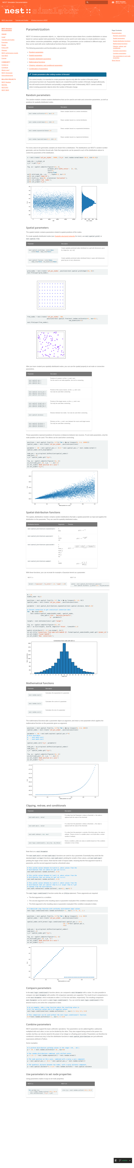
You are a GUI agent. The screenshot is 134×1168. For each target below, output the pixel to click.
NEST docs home (7, 20)
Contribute (5, 67)
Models (4, 45)
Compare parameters (119, 50)
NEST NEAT (5, 90)
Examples (5, 42)
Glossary (4, 50)
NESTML (4, 85)
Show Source (116, 60)
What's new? (6, 70)
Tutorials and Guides (21, 20)
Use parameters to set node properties (121, 57)
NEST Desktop (6, 82)
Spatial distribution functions (121, 41)
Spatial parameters (119, 38)
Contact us (5, 65)
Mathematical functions (120, 43)
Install (3, 37)
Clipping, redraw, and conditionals (119, 47)
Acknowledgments (7, 75)
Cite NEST (5, 55)
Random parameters (119, 35)
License (4, 58)
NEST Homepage (7, 73)
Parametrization (117, 33)
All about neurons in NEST (39, 20)
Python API (5, 47)
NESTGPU (5, 87)
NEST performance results (10, 53)
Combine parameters (119, 53)
